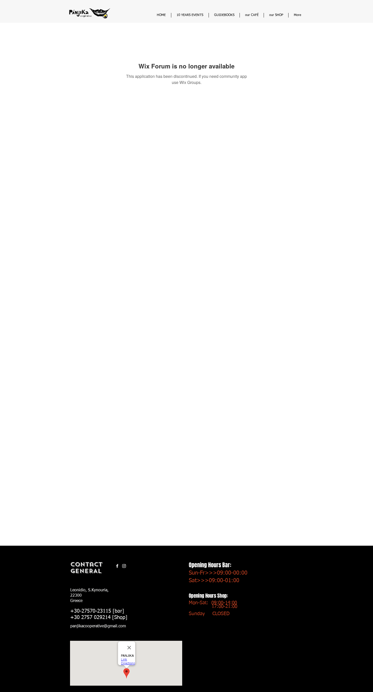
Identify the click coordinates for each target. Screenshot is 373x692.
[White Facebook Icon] (117, 566)
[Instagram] (124, 566)
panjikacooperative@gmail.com (98, 626)
